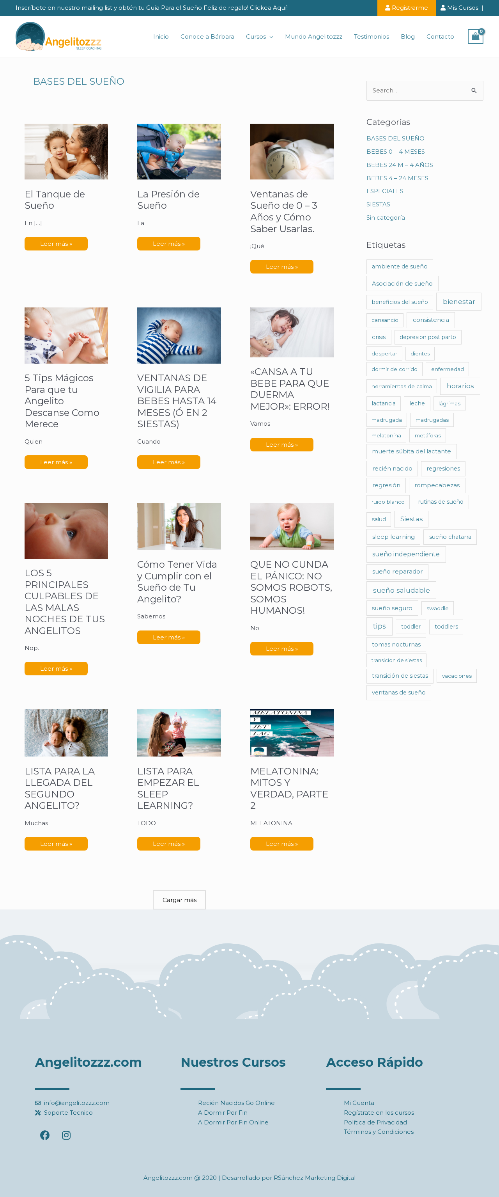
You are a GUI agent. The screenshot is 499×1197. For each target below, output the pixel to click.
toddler (411, 626)
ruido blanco (388, 502)
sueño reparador (397, 571)
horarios (460, 386)
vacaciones (457, 676)
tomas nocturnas (396, 644)
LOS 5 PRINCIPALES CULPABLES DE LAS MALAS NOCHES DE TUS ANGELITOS (65, 601)
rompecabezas (437, 485)
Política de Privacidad (375, 1122)
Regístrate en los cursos (379, 1112)
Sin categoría (385, 217)
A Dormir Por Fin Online (233, 1122)
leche (417, 403)
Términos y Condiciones (379, 1131)
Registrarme (409, 7)
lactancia (384, 403)
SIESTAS (378, 204)
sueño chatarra (450, 536)
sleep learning (393, 536)
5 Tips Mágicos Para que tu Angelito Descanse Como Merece (62, 401)
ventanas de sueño (399, 692)
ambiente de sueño (400, 266)
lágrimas (449, 403)
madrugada (387, 420)
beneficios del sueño (400, 301)
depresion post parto (428, 337)
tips (379, 626)
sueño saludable (401, 590)
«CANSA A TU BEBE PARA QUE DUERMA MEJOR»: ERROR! (290, 389)
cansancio (385, 320)
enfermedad (447, 369)
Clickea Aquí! (269, 7)
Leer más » (56, 242)
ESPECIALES (384, 191)
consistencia (431, 319)
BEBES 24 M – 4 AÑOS (399, 165)
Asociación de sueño (402, 283)
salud (379, 519)
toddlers (446, 626)
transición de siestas (400, 675)
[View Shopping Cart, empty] (475, 36)
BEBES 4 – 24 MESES (397, 178)
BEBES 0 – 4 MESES (395, 151)
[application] (269, 36)
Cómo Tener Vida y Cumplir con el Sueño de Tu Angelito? (177, 582)
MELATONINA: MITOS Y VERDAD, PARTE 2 (289, 788)
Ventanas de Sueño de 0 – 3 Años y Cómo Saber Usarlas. (283, 211)
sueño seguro (392, 608)
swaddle (437, 608)
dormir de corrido (395, 369)
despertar (384, 353)
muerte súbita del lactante (411, 451)
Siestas (411, 519)
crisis (379, 337)
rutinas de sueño (441, 501)
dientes (420, 353)
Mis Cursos (462, 7)
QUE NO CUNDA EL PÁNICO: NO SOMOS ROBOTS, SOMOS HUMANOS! (291, 587)
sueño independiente (406, 554)
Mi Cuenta (359, 1102)
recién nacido (392, 468)
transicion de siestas (397, 660)
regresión (386, 485)
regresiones (443, 468)
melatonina (386, 435)
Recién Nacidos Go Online (236, 1102)
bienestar (459, 301)
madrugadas (432, 420)
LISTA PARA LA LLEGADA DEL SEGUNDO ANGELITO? (60, 788)
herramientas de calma (402, 386)
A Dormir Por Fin (223, 1112)
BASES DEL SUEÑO (395, 138)
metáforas (428, 435)
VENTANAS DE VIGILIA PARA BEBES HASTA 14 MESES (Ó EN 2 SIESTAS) (177, 401)
